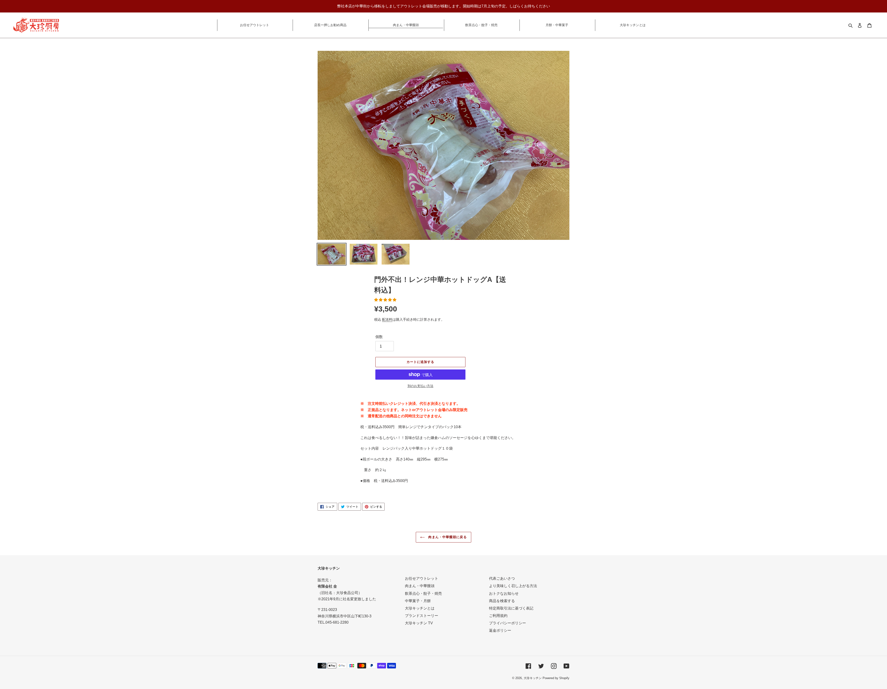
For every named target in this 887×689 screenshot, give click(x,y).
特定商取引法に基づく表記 (511, 608)
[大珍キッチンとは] (632, 20)
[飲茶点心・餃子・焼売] (481, 20)
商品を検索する (502, 601)
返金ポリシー (500, 630)
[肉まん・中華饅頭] (406, 20)
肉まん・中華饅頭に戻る (447, 537)
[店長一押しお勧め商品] (330, 20)
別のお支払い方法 (420, 386)
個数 (379, 337)
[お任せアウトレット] (254, 20)
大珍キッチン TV (419, 623)
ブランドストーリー (421, 616)
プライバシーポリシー (507, 623)
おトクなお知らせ (504, 593)
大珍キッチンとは (419, 608)
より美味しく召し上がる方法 (513, 586)
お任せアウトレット (421, 578)
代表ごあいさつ (502, 578)
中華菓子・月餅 (418, 601)
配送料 (387, 319)
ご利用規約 (498, 616)
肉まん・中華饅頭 (419, 586)
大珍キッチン (533, 678)
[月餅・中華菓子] (557, 20)
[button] (385, 300)
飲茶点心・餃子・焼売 (423, 593)
